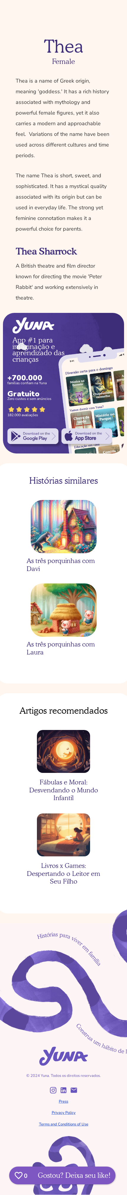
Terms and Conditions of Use (63, 1124)
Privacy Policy (64, 1112)
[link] (32, 436)
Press (63, 1101)
